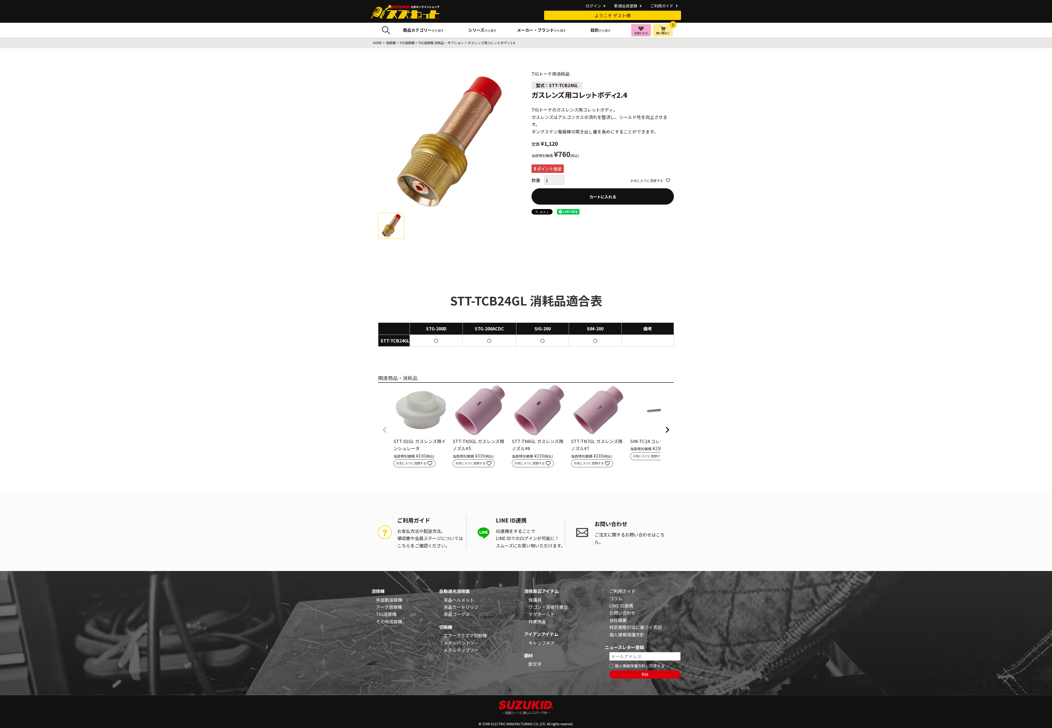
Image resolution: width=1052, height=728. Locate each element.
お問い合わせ (622, 612)
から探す (423, 30)
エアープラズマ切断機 (465, 635)
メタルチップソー (461, 650)
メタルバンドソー (461, 643)
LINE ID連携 (621, 605)
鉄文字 (535, 664)
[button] (384, 430)
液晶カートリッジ (461, 607)
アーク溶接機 (389, 607)
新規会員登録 (625, 5)
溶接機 (391, 42)
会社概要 (618, 620)
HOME (377, 42)
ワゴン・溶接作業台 (548, 607)
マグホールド (541, 614)
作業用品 (537, 621)
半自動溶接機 (389, 599)
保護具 (535, 599)
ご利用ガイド (661, 5)
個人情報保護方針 (626, 634)
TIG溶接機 (406, 42)
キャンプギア (541, 643)
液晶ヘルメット (459, 599)
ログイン (593, 5)
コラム (615, 598)
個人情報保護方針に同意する (640, 666)
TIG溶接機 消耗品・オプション (441, 42)
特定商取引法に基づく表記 (635, 627)
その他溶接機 (389, 621)
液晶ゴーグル (457, 614)
